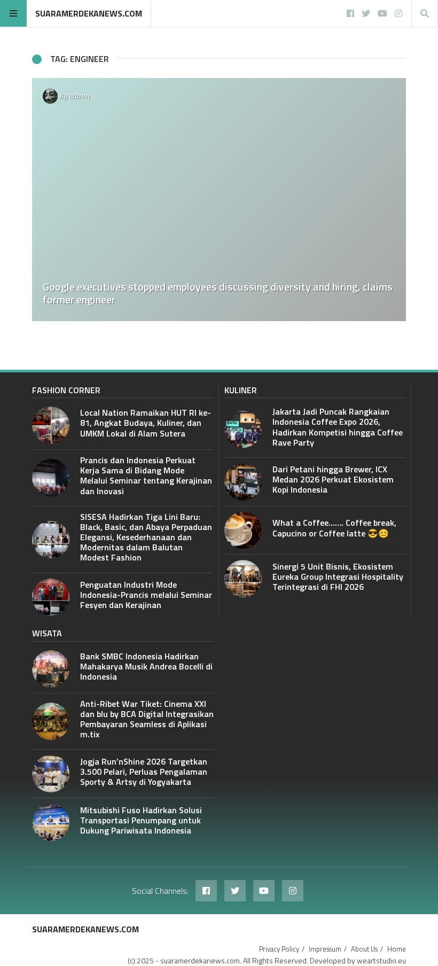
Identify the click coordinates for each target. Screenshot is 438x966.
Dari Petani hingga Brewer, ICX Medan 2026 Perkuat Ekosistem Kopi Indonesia (333, 479)
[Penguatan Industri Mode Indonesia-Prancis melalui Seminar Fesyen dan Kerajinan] (50, 597)
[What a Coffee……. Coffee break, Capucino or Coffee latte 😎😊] (243, 530)
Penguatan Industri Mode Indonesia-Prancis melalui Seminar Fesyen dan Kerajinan (146, 594)
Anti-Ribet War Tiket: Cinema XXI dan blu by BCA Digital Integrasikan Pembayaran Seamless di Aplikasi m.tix (147, 719)
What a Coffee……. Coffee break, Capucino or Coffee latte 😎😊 (334, 527)
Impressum (325, 949)
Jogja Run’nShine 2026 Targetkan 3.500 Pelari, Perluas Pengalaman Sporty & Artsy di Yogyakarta (143, 771)
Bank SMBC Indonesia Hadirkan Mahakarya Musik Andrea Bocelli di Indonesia (146, 666)
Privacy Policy (279, 949)
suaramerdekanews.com (88, 13)
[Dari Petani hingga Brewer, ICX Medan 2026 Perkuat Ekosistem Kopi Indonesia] (243, 482)
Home (396, 949)
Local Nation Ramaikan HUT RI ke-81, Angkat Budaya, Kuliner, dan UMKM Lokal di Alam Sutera (145, 422)
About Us (364, 949)
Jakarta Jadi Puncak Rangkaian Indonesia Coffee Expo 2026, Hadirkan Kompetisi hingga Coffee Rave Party (337, 427)
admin (79, 95)
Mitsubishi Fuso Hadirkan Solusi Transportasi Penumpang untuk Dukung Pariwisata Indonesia (141, 820)
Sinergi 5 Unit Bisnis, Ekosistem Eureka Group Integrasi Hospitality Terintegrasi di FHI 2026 (337, 576)
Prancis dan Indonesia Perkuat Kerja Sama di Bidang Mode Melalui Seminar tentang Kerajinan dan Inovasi (146, 475)
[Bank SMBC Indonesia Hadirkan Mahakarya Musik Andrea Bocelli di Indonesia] (50, 669)
